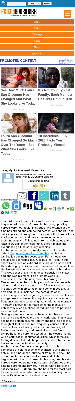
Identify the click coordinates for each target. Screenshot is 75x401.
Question (37, 53)
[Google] (55, 210)
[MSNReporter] (50, 210)
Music (37, 47)
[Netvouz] (7, 213)
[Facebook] (33, 199)
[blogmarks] (68, 210)
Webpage (37, 34)
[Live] (46, 210)
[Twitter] (44, 199)
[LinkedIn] (55, 199)
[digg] (28, 210)
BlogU (37, 21)
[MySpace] (38, 210)
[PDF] (16, 213)
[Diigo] (17, 210)
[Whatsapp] (6, 210)
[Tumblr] (66, 199)
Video (37, 28)
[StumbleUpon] (59, 210)
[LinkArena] (72, 210)
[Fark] (63, 210)
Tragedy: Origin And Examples (29, 253)
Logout (13, 386)
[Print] (12, 213)
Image (37, 41)
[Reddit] (22, 199)
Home (4, 386)
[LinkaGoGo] (3, 213)
